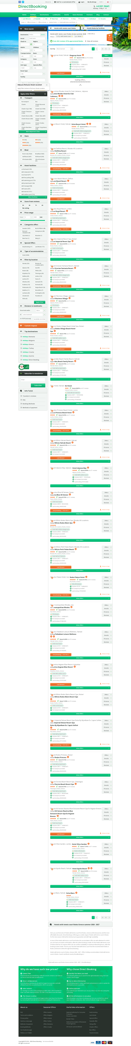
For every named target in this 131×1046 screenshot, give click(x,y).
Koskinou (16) (26, 284)
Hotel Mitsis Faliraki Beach (60, 443)
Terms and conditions (26, 1015)
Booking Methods (29, 404)
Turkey (28, 348)
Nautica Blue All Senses (59, 495)
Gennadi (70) (38, 282)
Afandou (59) (25, 282)
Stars (27, 136)
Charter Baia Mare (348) (26, 128)
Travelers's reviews (29, 396)
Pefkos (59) (38, 270)
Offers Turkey (47, 1021)
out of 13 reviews (67, 98)
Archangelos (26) (39, 293)
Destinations (44, 15)
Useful (66, 15)
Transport (28, 98)
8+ (29, 205)
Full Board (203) (39, 156)
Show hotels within (25, 310)
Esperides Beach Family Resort (61, 361)
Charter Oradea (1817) (39, 123)
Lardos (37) (25, 279)
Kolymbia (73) (26, 273)
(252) (29, 145)
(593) (27, 142)
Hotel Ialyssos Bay (79, 468)
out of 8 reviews (89, 871)
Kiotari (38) (25, 270)
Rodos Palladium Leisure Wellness (63, 634)
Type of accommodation (34, 251)
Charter (24, 104)
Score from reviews (32, 201)
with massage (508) (27, 186)
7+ (36, 205)
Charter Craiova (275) (39, 112)
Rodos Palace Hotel (77, 577)
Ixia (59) (37, 268)
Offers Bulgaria (47, 1015)
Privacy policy (24, 1018)
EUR (101, 2)
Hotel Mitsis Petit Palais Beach (62, 549)
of (20, 314)
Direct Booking (33, 7)
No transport (25, 101)
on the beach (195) (27, 169)
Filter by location (31, 260)
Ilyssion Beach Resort (58, 181)
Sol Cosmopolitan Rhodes (60, 607)
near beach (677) (26, 175)
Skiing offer (92, 1024)
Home (24, 15)
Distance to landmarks (33, 306)
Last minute (92, 1015)
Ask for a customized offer (65, 2)
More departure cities (33, 131)
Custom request (31, 326)
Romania (29, 337)
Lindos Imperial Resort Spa (60, 241)
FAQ (24, 400)
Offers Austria (47, 1012)
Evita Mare (70, 893)
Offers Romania (48, 1024)
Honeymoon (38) (39, 231)
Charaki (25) (25, 296)
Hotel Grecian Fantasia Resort (61, 268)
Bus (36, 101)
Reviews (106, 65)
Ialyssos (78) (25, 268)
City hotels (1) (26, 235)
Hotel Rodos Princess (58, 757)
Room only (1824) (27, 154)
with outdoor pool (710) (28, 194)
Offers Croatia (47, 1027)
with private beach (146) (28, 183)
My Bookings (92, 2)
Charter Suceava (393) (26, 123)
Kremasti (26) (38, 284)
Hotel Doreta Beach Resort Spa (62, 784)
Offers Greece (47, 1018)
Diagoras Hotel (75, 55)
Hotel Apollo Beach (79, 869)
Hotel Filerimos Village (59, 298)
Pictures (106, 62)
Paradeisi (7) (38, 296)
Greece (28, 344)
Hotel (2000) (25, 255)
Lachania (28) (26, 293)
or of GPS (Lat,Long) (25, 318)
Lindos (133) (38, 276)
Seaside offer (93, 1021)
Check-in (23, 41)
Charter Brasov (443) (27, 119)
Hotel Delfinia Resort (58, 151)
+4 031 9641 (103, 6)
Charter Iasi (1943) (40, 109)
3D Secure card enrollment (74, 1027)
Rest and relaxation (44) (26, 232)
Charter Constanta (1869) (40, 119)
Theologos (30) (39, 273)
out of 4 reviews (67, 183)
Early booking (93, 1012)
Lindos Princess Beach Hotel (61, 413)
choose (43, 34)
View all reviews (92, 41)
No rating (25, 208)
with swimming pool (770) (28, 180)
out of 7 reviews (67, 818)
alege (31, 44)
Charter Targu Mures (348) (41, 128)
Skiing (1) (37, 238)
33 (102, 49)
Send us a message (26, 1021)
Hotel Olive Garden (79, 844)
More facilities (32, 197)
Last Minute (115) (39, 247)
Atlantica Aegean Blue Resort (61, 667)
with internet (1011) (27, 191)
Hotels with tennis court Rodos (65, 28)
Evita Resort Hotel (79, 124)
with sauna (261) (26, 189)
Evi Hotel (68, 386)
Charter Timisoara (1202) (26, 112)
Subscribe (38, 385)
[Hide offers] (80, 86)
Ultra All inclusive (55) (39, 160)
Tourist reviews (93, 1033)
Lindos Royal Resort (57, 211)
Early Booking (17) (27, 247)
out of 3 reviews (68, 244)
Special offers (93, 1018)
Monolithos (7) (39, 290)
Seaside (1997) (26, 228)
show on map (106, 72)
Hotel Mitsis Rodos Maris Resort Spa (64, 697)
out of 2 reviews (67, 153)
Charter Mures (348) (27, 116)
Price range (29, 213)
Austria (28, 356)
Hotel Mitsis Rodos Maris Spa (61, 523)
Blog (98, 15)
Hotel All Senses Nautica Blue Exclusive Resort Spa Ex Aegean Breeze (62, 813)
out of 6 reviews (85, 58)
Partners (90, 15)
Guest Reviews (78, 15)
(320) (39, 140)
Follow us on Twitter (26, 1033)
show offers (79, 76)
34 (105, 49)
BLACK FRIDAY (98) (40, 228)
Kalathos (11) (25, 290)
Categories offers (31, 225)
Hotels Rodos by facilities (96, 28)
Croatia (28, 352)
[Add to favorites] (52, 56)
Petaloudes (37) (26, 287)
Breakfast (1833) (39, 154)
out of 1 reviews (68, 213)
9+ (23, 205)
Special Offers (30, 243)
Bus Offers (92, 1030)
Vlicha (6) (24, 298)
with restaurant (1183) (27, 172)
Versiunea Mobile (48, 1041)
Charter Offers (93, 1027)
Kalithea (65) (25, 276)
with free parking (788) (28, 177)
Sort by (52, 49)
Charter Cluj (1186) (27, 109)
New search (29, 29)
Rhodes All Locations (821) (39, 264)
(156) (25, 140)
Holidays (33, 15)
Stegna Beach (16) (40, 287)
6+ (42, 205)
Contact (106, 15)
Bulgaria (29, 340)
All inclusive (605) (27, 159)
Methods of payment (30, 407)
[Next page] (109, 48)
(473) (41, 142)
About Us (48, 2)
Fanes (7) (37, 279)
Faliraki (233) (25, 263)
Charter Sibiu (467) (40, 116)
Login (82, 2)
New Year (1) (25, 238)
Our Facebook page (26, 1030)
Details (106, 59)
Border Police (70, 1019)
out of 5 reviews (65, 270)
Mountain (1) (38, 235)
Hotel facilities (30, 165)
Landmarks (56, 15)
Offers (106, 55)
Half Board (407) (26, 156)
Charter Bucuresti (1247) (40, 105)
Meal (26, 150)
